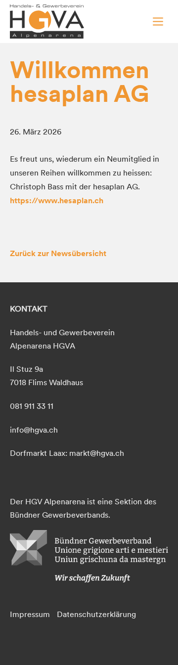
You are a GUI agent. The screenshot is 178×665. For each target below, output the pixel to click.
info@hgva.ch (34, 430)
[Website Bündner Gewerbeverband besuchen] (89, 579)
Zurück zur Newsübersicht (58, 253)
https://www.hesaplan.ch (56, 200)
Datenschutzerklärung (96, 614)
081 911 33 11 (31, 406)
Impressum (30, 614)
